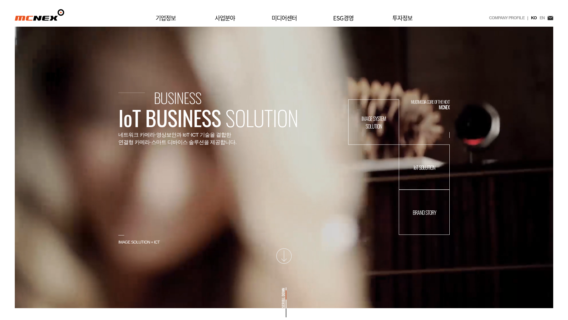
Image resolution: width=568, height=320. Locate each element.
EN (542, 17)
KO (534, 17)
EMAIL (550, 18)
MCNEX (39, 15)
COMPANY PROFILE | (508, 17)
